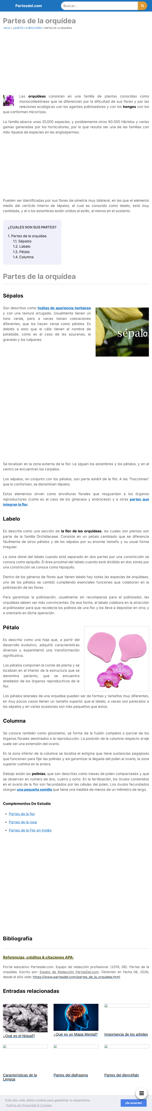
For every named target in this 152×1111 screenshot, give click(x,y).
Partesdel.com (28, 6)
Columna (23, 257)
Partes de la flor (22, 814)
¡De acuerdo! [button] (133, 1102)
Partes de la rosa (23, 822)
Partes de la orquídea (27, 236)
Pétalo (21, 252)
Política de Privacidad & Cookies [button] (29, 1105)
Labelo (21, 246)
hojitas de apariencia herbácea (64, 308)
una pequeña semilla (34, 789)
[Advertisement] (76, 61)
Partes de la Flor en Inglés (30, 830)
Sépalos (22, 241)
